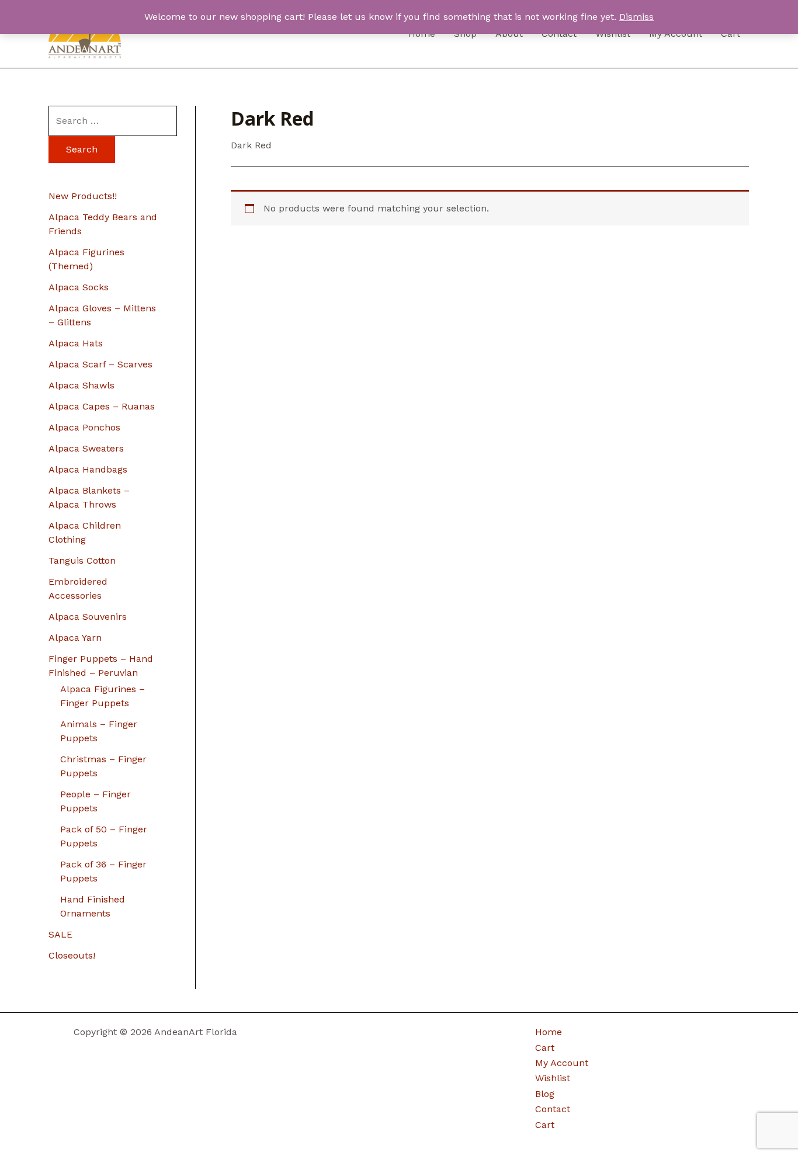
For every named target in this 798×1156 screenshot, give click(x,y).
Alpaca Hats (75, 343)
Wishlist (552, 1078)
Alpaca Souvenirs (87, 616)
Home (548, 1031)
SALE (60, 934)
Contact (552, 1109)
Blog (544, 1093)
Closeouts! (71, 955)
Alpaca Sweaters (86, 448)
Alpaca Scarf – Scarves (100, 364)
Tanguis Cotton (82, 560)
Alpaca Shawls (81, 385)
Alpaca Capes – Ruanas (101, 406)
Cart (544, 1047)
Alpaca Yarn (75, 637)
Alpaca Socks (78, 287)
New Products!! (82, 196)
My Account (561, 1062)
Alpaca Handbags (87, 469)
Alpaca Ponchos (84, 427)
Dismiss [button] (636, 16)
